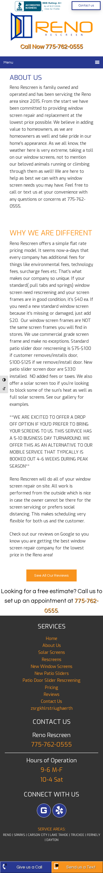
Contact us (86, 5)
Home (51, 638)
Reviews (51, 694)
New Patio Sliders (51, 673)
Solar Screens (51, 652)
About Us (51, 645)
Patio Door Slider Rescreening (51, 680)
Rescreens (51, 659)
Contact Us (51, 701)
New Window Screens (51, 666)
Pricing (51, 687)
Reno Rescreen (45, 25)
